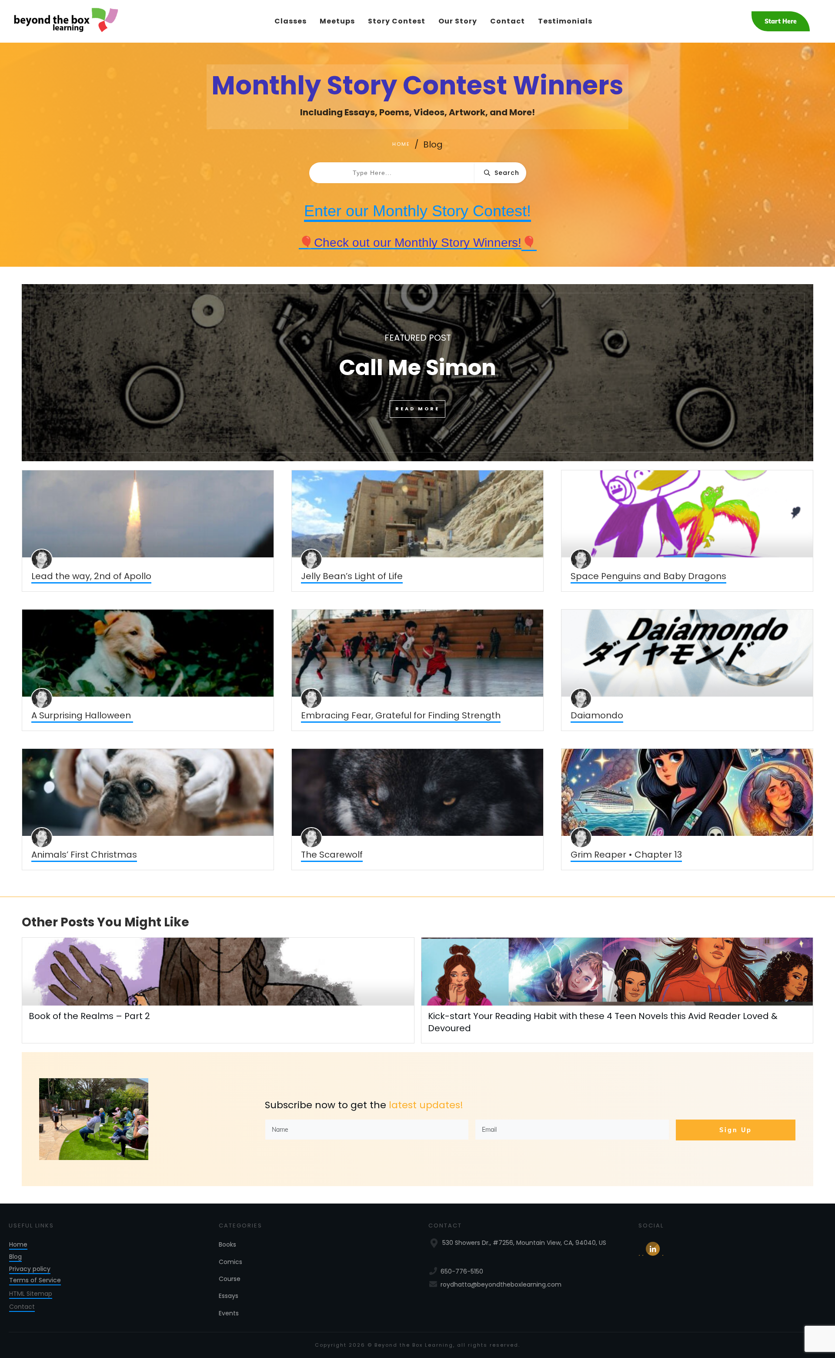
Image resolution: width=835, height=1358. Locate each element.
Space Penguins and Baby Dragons (648, 576)
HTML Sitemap (30, 1293)
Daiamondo (597, 715)
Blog (15, 1256)
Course (229, 1278)
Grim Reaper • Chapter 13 (626, 854)
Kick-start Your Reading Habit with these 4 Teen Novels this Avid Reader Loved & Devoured (617, 990)
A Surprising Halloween (82, 715)
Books (227, 1244)
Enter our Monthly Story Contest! (417, 211)
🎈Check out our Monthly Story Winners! (410, 242)
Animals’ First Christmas (84, 854)
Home (18, 1244)
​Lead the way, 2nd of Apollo (91, 576)
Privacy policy (29, 1268)
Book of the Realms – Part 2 (89, 1016)
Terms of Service (35, 1280)
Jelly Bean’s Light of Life (352, 576)
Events (229, 1313)
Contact (22, 1306)
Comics (230, 1261)
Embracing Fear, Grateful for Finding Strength (401, 715)
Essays (228, 1295)
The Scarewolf (332, 854)
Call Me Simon (417, 372)
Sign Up (735, 1130)
